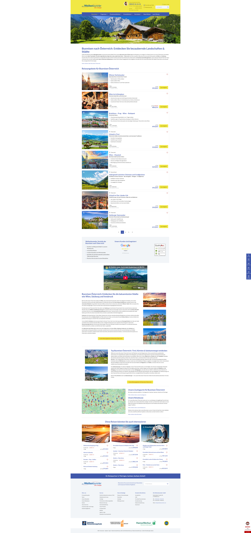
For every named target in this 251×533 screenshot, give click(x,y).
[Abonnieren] (167, 484)
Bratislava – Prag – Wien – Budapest (122, 113)
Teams (83, 497)
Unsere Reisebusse (85, 500)
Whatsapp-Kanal (120, 500)
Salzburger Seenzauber (117, 215)
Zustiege (101, 499)
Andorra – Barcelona (118, 458)
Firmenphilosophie (86, 495)
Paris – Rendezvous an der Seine (151, 465)
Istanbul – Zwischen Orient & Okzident (123, 451)
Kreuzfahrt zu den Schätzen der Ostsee (153, 459)
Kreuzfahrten (127, 14)
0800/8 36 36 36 (135, 4)
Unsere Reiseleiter (85, 499)
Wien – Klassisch (115, 155)
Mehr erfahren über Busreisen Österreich (91, 63)
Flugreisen (103, 14)
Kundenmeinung (138, 500)
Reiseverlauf (102, 88)
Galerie (83, 502)
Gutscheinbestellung (104, 504)
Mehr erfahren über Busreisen (135, 414)
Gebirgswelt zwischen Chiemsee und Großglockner (127, 175)
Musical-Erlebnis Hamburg (90, 466)
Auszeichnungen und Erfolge (87, 506)
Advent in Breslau (88, 452)
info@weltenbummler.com (160, 502)
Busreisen (94, 14)
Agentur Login (102, 512)
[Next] (132, 232)
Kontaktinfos (137, 495)
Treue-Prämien (103, 506)
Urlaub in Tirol (114, 134)
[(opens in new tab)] (104, 401)
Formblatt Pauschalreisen (140, 499)
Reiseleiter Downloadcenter (105, 514)
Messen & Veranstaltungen (122, 495)
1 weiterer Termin (114, 88)
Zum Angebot (164, 87)
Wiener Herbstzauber (117, 75)
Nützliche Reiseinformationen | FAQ (107, 495)
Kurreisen (137, 14)
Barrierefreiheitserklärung (126, 530)
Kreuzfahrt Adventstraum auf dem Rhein (153, 452)
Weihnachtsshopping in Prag (90, 445)
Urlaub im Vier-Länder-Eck (118, 195)
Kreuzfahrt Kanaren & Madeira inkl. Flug (123, 445)
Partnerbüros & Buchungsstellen (106, 500)
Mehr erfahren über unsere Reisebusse (136, 407)
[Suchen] (168, 7)
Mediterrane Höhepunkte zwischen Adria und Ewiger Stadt (153, 446)
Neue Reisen (147, 14)
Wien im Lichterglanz (116, 94)
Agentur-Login (166, 4)
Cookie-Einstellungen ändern (147, 530)
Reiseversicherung (103, 502)
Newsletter (119, 497)
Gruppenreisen (103, 508)
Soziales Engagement (86, 508)
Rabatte (101, 510)
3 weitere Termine (114, 167)
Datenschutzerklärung (139, 502)
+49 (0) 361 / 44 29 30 (159, 499)
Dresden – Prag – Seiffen (89, 459)
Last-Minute (156, 14)
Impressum (137, 504)
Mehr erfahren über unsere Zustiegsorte (137, 394)
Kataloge (119, 499)
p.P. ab (104, 449)
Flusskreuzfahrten (115, 14)
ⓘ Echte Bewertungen (162, 255)
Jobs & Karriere (85, 504)
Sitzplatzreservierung (104, 497)
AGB (136, 497)
